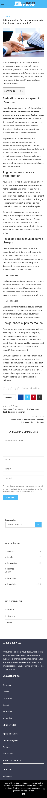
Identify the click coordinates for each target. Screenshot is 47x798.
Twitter (8, 622)
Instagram (10, 616)
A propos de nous (11, 733)
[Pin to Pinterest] (33, 397)
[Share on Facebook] (21, 397)
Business (24, 551)
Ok (38, 525)
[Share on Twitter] (27, 397)
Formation (24, 578)
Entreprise (24, 563)
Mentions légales (10, 740)
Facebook (9, 609)
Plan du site (8, 753)
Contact (6, 747)
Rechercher (10, 520)
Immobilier (6, 16)
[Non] (43, 789)
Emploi (24, 557)
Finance (10, 568)
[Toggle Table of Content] (20, 91)
